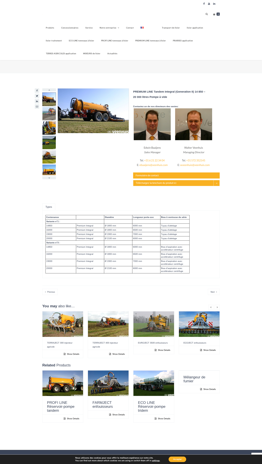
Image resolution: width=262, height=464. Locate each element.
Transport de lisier (171, 28)
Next (213, 292)
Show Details (72, 354)
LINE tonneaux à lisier (81, 40)
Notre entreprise (108, 28)
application (183, 40)
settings (156, 460)
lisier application (195, 28)
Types (48, 207)
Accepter (177, 459)
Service (89, 28)
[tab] (176, 183)
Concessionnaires (69, 28)
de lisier (91, 53)
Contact (130, 28)
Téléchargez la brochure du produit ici (156, 183)
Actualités (112, 53)
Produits (50, 28)
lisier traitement (54, 40)
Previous (51, 292)
